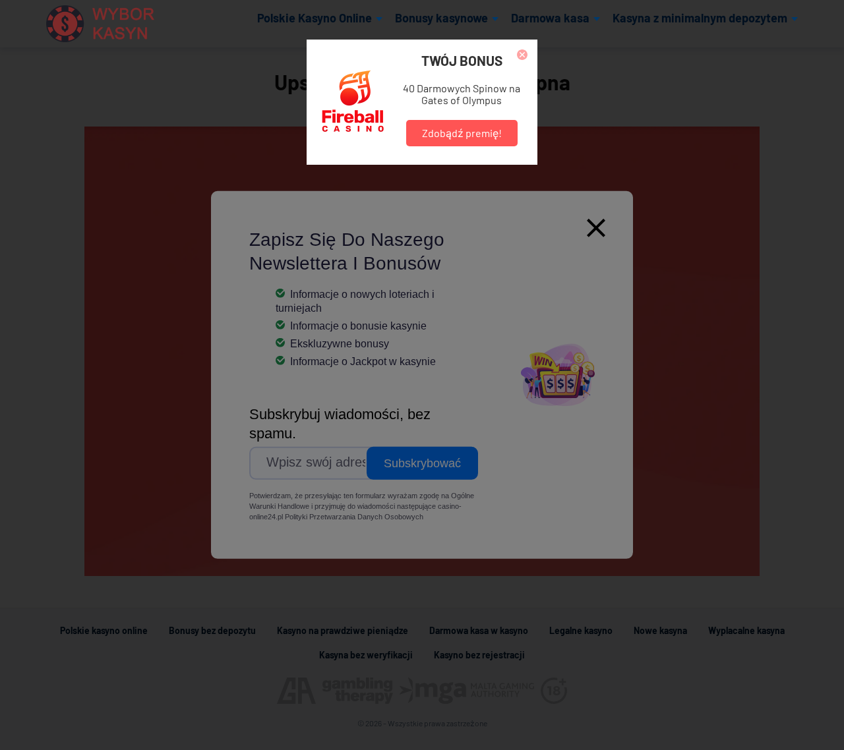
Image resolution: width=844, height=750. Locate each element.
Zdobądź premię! (462, 133)
